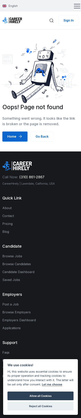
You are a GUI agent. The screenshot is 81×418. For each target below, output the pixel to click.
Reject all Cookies (40, 406)
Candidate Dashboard (18, 272)
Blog (5, 232)
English (13, 6)
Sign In (69, 20)
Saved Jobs (11, 280)
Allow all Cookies (40, 395)
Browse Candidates (16, 264)
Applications (11, 328)
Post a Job (10, 304)
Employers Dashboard (19, 320)
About (7, 208)
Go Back (42, 136)
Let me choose (52, 384)
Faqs (5, 352)
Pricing (7, 224)
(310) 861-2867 (31, 177)
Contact (8, 216)
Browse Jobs (12, 256)
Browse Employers (16, 312)
